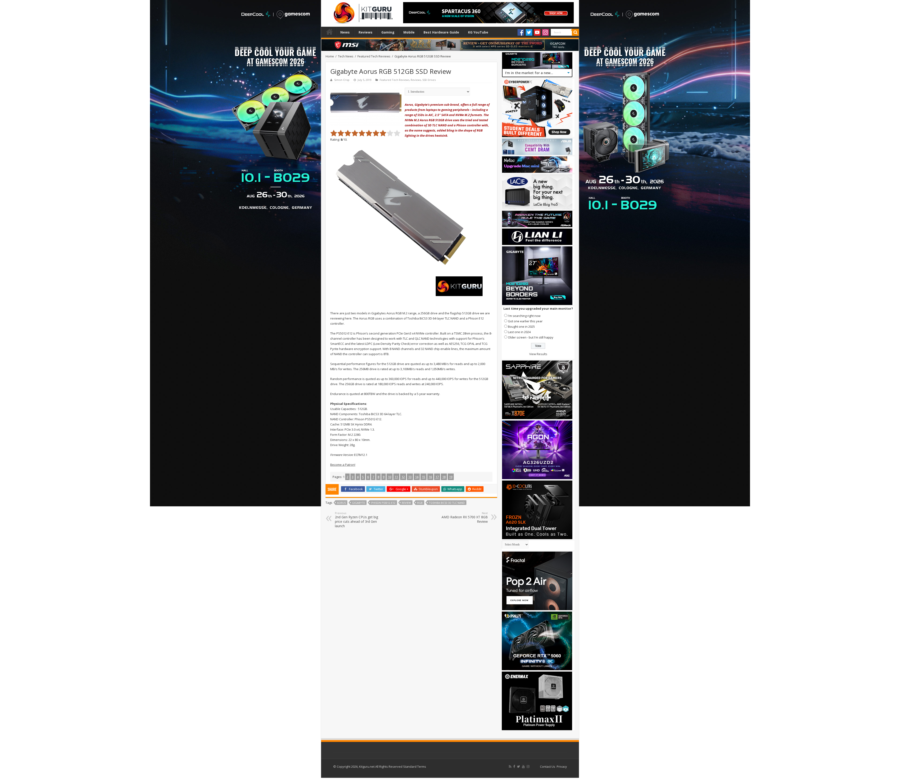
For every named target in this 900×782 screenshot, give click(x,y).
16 (430, 477)
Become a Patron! (342, 464)
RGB (420, 502)
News (345, 32)
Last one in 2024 (519, 332)
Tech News (345, 56)
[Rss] (510, 766)
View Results (538, 354)
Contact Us (547, 766)
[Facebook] (521, 32)
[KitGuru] (362, 11)
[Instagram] (545, 32)
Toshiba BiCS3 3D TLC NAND (447, 502)
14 (416, 477)
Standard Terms (414, 766)
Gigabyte (358, 502)
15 (423, 477)
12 (403, 477)
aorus (341, 502)
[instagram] (528, 766)
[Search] (575, 32)
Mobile (409, 32)
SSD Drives (429, 80)
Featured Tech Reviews (373, 56)
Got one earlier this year (525, 321)
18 (444, 477)
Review (406, 502)
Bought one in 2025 (521, 326)
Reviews (365, 32)
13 (410, 477)
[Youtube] (537, 32)
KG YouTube (478, 32)
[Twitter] (529, 32)
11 (396, 477)
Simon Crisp (341, 80)
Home (329, 32)
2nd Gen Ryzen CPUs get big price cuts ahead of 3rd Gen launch (356, 519)
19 (450, 477)
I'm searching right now (524, 316)
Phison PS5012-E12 (383, 502)
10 (389, 477)
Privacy (562, 766)
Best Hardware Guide (441, 32)
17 (437, 477)
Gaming (387, 32)
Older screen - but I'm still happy (530, 337)
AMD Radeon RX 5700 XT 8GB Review (465, 517)
